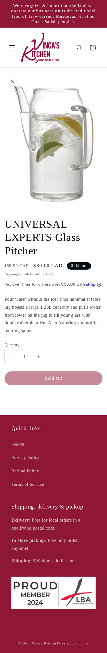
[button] (12, 47)
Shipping (11, 274)
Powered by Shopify (73, 643)
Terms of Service (27, 484)
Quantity (12, 345)
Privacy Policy (25, 457)
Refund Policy (25, 471)
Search (18, 444)
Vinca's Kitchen (44, 643)
